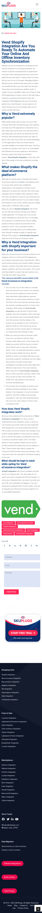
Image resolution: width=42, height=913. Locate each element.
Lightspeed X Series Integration (13, 736)
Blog (15, 905)
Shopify (22, 182)
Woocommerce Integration (11, 678)
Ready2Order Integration (10, 743)
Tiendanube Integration (10, 700)
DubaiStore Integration (9, 779)
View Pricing (9, 891)
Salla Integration (7, 696)
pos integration (8, 523)
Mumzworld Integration (10, 793)
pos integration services (25, 523)
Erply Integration (7, 725)
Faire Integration (7, 786)
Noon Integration (8, 783)
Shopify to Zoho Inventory (11, 850)
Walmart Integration (9, 768)
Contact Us (24, 905)
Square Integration (8, 732)
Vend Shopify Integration (29, 235)
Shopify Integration (9, 526)
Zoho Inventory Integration (11, 729)
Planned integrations (12, 863)
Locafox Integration (9, 746)
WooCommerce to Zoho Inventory (14, 846)
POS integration (15, 101)
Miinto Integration (8, 797)
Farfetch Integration (9, 772)
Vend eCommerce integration (13, 530)
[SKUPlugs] (9, 4)
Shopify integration (9, 471)
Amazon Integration (9, 765)
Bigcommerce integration (10, 682)
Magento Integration (9, 685)
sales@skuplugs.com (11, 825)
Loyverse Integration (9, 718)
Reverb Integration (8, 790)
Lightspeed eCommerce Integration (14, 722)
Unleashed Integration (9, 739)
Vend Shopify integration (24, 534)
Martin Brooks (10, 33)
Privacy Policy (23, 908)
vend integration (32, 530)
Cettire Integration (8, 801)
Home (9, 905)
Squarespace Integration (10, 693)
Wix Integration (7, 689)
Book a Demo (9, 877)
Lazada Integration (8, 776)
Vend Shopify (7, 534)
